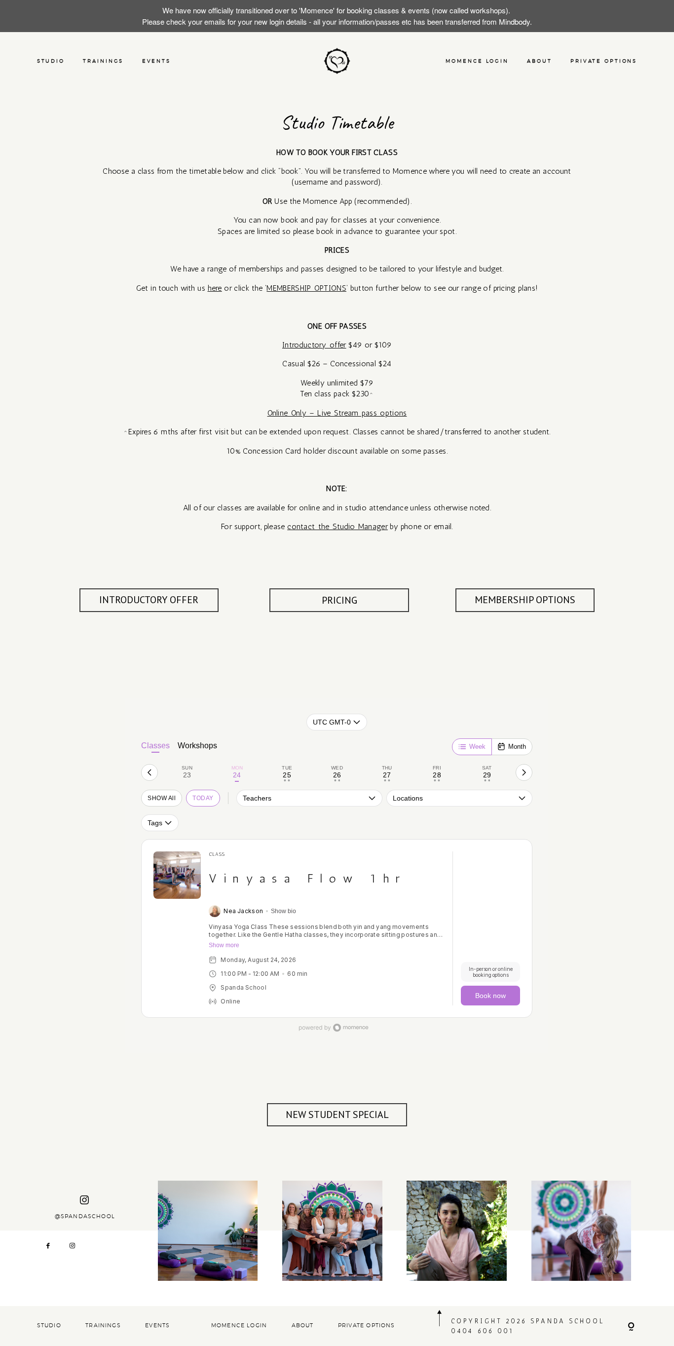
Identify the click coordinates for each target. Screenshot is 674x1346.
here (215, 288)
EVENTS (156, 61)
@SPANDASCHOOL (85, 1216)
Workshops (197, 745)
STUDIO (51, 61)
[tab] (187, 772)
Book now (490, 996)
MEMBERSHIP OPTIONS (306, 288)
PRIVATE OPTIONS (603, 61)
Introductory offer (314, 344)
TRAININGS (103, 61)
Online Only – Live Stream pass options (337, 413)
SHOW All (162, 798)
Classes (155, 745)
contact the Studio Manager (337, 526)
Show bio (283, 911)
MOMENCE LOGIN (477, 61)
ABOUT (539, 61)
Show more (224, 945)
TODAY (202, 798)
